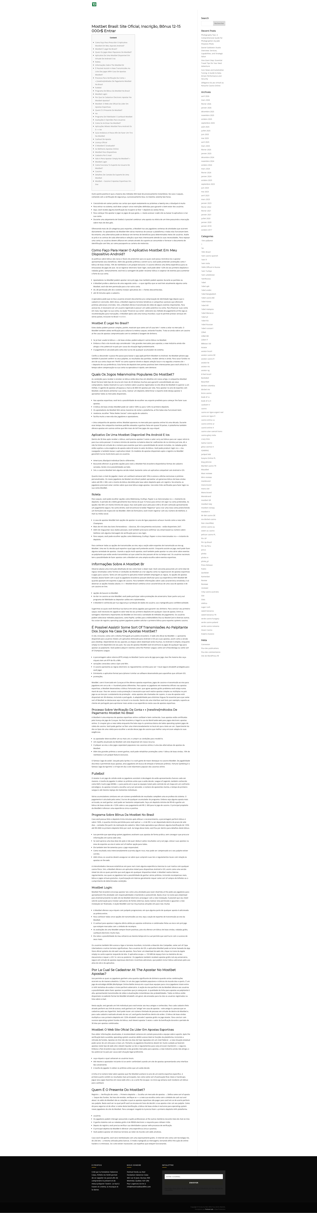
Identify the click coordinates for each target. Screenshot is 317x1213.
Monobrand (206, 496)
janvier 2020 (206, 222)
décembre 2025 (207, 111)
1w (202, 248)
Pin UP (204, 538)
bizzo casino (206, 393)
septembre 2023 (208, 184)
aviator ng (205, 370)
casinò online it (207, 427)
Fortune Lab (209, 1209)
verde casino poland (209, 622)
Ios (96, 113)
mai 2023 (205, 191)
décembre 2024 (207, 157)
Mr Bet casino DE (208, 515)
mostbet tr (205, 511)
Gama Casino (206, 443)
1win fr (204, 259)
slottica (204, 603)
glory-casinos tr (207, 447)
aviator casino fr (208, 359)
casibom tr (205, 405)
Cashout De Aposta (103, 139)
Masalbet (205, 469)
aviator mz (205, 366)
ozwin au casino (207, 530)
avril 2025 (205, 142)
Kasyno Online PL (208, 458)
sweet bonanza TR (208, 615)
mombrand (206, 481)
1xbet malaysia (207, 309)
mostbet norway (208, 508)
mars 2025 (205, 146)
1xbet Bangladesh (208, 294)
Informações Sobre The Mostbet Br (109, 65)
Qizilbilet (205, 573)
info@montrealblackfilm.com (139, 1186)
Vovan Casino (206, 630)
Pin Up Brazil (206, 542)
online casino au (208, 527)
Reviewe (204, 584)
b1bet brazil (206, 374)
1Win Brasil (206, 252)
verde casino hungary (210, 618)
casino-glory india (208, 435)
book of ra (205, 397)
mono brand (206, 485)
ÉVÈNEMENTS (168, 5)
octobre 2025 (206, 119)
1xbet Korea (206, 301)
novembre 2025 (207, 115)
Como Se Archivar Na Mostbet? (108, 123)
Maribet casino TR (208, 466)
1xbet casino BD (207, 298)
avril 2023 (205, 195)
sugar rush (205, 607)
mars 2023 (205, 199)
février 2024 (206, 172)
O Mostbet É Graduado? (105, 145)
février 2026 (206, 104)
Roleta (97, 62)
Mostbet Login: (101, 94)
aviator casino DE (208, 355)
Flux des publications (210, 648)
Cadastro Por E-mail (103, 155)
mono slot (205, 488)
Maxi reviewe (206, 473)
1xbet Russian (207, 324)
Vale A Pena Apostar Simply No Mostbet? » (112, 158)
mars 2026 (205, 100)
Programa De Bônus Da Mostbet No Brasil (112, 91)
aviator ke (205, 362)
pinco (203, 550)
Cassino (98, 171)
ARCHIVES (183, 5)
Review (204, 580)
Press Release (207, 565)
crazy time (205, 439)
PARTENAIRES (209, 5)
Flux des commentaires (210, 652)
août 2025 (205, 127)
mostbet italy (206, 504)
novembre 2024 (207, 161)
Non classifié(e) (207, 523)
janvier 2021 (206, 214)
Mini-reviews (206, 477)
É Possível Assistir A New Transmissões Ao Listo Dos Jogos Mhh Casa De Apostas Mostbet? (112, 71)
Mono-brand (206, 492)
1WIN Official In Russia (210, 267)
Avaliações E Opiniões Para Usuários (110, 120)
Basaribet (205, 382)
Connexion (205, 644)
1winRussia (206, 279)
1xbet (203, 282)
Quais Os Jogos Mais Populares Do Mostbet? (113, 52)
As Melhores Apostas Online (107, 149)
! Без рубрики (207, 240)
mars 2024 (205, 169)
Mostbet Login (101, 162)
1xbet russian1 (207, 328)
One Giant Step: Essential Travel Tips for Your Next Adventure (211, 63)
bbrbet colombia (208, 385)
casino (204, 408)
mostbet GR (206, 500)
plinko (203, 553)
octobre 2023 (206, 180)
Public (203, 569)
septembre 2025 (208, 123)
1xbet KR (205, 305)
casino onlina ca (208, 420)
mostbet (122, 316)
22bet (203, 332)
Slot (202, 595)
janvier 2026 (206, 108)
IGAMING (205, 450)
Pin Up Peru (206, 546)
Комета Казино (207, 634)
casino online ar (207, 424)
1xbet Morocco (207, 313)
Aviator (204, 347)
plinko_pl (205, 561)
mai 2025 (205, 138)
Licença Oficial (101, 142)
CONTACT (221, 5)
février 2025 (206, 149)
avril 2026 (205, 96)
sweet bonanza (207, 611)
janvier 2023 (206, 203)
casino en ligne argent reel (212, 412)
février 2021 (206, 211)
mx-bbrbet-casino (208, 519)
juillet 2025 (205, 130)
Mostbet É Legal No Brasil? (106, 49)
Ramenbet (205, 576)
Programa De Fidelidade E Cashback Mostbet (113, 116)
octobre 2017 (206, 230)
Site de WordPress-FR (210, 656)
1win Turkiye (206, 271)
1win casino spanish (209, 256)
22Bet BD (205, 336)
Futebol (98, 87)
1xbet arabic (206, 290)
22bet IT (204, 340)
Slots (203, 599)
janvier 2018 (206, 226)
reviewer (204, 588)
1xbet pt (204, 317)
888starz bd (206, 343)
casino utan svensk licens (211, 431)
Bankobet (205, 378)
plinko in (204, 557)
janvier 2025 (206, 153)
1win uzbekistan (208, 275)
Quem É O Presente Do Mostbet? (108, 110)
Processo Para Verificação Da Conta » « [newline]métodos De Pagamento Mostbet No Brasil (113, 81)
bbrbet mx (205, 389)
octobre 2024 (206, 165)
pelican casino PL (208, 534)
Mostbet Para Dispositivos (106, 152)
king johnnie (206, 462)
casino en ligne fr (208, 416)
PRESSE (195, 5)
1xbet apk (205, 286)
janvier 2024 (206, 176)
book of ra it (206, 401)
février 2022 (206, 207)
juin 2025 (205, 134)
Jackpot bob (206, 454)
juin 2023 (205, 188)
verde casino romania (210, 626)
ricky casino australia (210, 592)
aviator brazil (206, 351)
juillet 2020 (205, 218)
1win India (205, 263)
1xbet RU (205, 320)
